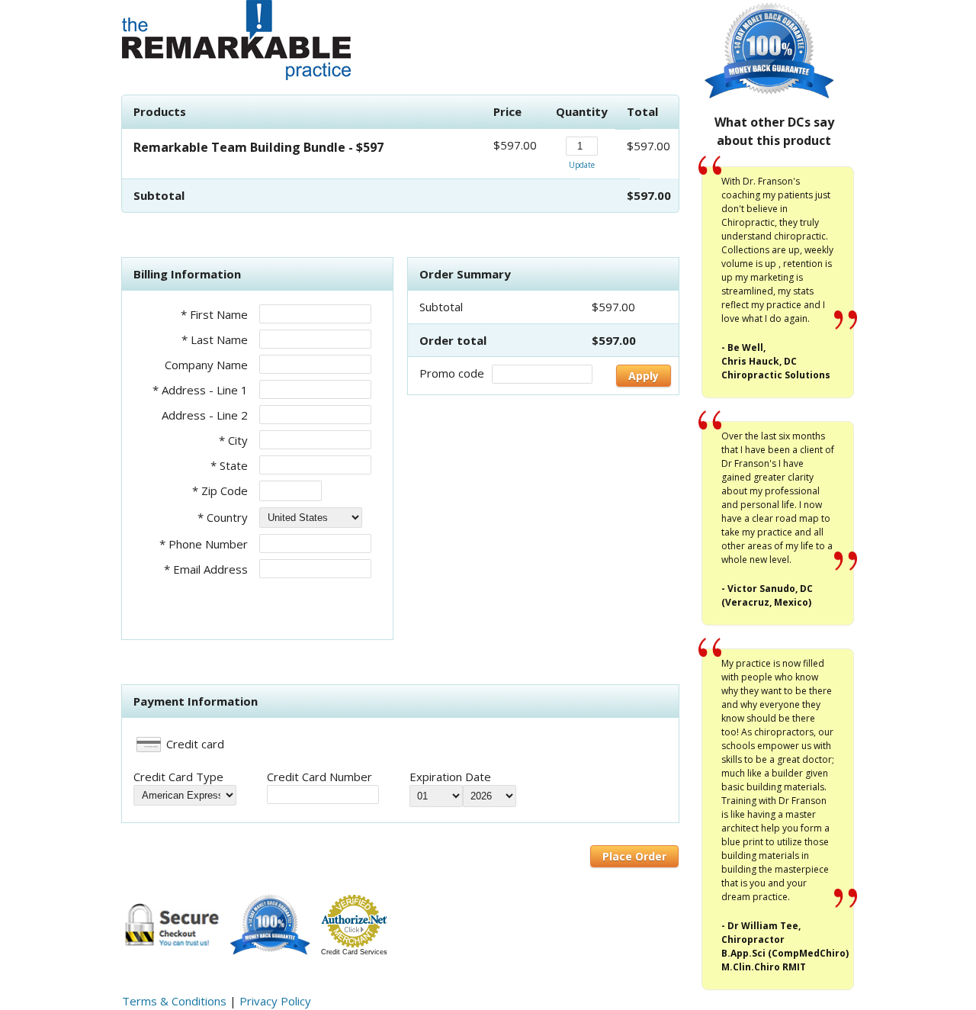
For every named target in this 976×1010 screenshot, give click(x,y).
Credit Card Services (354, 952)
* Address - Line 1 (200, 389)
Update (582, 164)
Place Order (634, 856)
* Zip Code (220, 490)
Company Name (206, 364)
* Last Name (214, 339)
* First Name (214, 314)
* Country (222, 517)
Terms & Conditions (174, 1000)
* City (233, 440)
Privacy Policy (275, 1000)
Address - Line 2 (205, 415)
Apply (643, 375)
